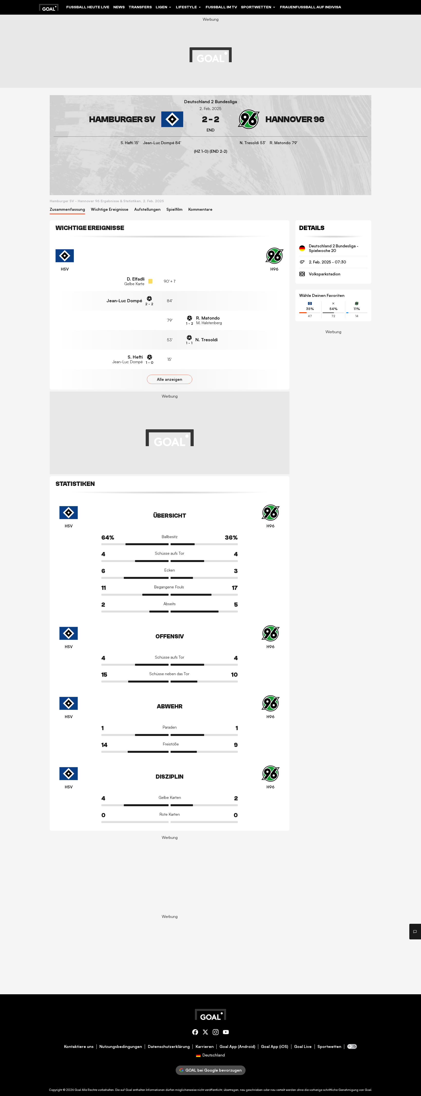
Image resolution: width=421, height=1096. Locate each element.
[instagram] (216, 1033)
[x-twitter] (205, 1033)
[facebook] (195, 1033)
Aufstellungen (147, 209)
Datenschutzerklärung (169, 1046)
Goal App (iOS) (274, 1046)
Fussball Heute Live (87, 7)
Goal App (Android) (237, 1046)
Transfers (140, 7)
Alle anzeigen (169, 379)
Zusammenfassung (67, 209)
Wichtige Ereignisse (109, 209)
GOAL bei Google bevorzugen (213, 1070)
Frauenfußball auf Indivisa (310, 7)
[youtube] (226, 1033)
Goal (78, 1090)
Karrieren (205, 1046)
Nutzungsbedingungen (120, 1046)
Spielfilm (174, 209)
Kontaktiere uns (79, 1046)
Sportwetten (329, 1046)
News (119, 7)
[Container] (118, 119)
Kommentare (200, 209)
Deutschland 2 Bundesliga (210, 101)
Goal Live (303, 1046)
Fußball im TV (221, 7)
